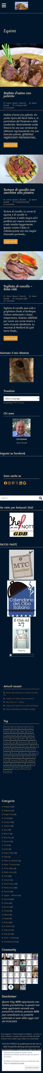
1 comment (10, 301)
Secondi (23, 103)
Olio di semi (25, 746)
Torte (6, 845)
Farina (7, 739)
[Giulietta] (17, 956)
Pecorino (14, 753)
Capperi (22, 731)
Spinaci (15, 764)
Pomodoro (8, 757)
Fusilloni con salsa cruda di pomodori (20, 698)
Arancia (29, 728)
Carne (8, 103)
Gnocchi (7, 880)
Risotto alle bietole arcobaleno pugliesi (20, 709)
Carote (30, 731)
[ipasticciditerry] (35, 968)
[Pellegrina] (35, 981)
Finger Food (9, 814)
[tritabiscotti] (17, 981)
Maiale (6, 918)
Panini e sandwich (11, 860)
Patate (7, 753)
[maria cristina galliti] (23, 956)
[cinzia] (35, 962)
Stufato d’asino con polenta (17, 94)
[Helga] (5, 987)
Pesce (6, 922)
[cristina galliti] (11, 981)
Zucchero (27, 768)
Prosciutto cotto (29, 757)
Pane (6, 857)
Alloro (22, 728)
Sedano (7, 764)
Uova (21, 764)
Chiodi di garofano (10, 735)
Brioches (7, 837)
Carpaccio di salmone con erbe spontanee (22, 706)
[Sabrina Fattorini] (5, 956)
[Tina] (17, 962)
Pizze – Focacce (10, 864)
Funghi (14, 739)
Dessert (7, 841)
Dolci (6, 830)
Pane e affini (9, 853)
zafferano (17, 768)
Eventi (6, 849)
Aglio (15, 728)
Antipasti (7, 807)
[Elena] (29, 968)
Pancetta (7, 749)
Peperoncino (24, 753)
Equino (15, 103)
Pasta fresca (9, 884)
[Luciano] (29, 956)
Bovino (7, 907)
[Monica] (23, 968)
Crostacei (8, 926)
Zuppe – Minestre (11, 895)
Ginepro (31, 739)
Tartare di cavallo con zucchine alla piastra (19, 191)
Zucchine (8, 771)
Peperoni (34, 753)
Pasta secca (30, 749)
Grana (7, 742)
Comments (10, 108)
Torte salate (9, 868)
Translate (20, 403)
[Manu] (5, 974)
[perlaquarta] (29, 974)
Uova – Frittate (10, 938)
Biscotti (7, 833)
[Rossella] (17, 974)
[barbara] (23, 962)
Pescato (7, 934)
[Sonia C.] (23, 987)
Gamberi (22, 739)
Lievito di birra (23, 742)
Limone (33, 742)
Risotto (7, 891)
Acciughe (8, 728)
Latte (13, 742)
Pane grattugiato (18, 749)
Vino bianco (30, 764)
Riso (6, 760)
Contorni (7, 822)
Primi (6, 876)
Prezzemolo (18, 757)
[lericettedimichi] (11, 987)
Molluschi (7, 930)
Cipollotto (30, 735)
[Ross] (11, 968)
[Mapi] (5, 962)
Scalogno (30, 760)
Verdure (7, 826)
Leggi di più (10, 145)
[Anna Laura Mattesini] (23, 981)
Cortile (6, 911)
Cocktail (7, 818)
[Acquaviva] (5, 981)
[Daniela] (5, 968)
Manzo (7, 746)
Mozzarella (15, 746)
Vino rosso (8, 768)
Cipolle (21, 735)
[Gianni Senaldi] (35, 956)
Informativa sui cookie (17, 1063)
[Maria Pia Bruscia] (35, 974)
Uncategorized (10, 941)
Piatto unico (8, 872)
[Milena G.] (23, 974)
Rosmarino (14, 760)
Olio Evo (34, 746)
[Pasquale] (11, 962)
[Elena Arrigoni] (17, 968)
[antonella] (11, 956)
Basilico (7, 731)
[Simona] (11, 974)
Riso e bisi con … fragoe (15, 702)
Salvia (23, 760)
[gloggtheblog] (17, 987)
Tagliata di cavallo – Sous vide (18, 287)
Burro (14, 731)
